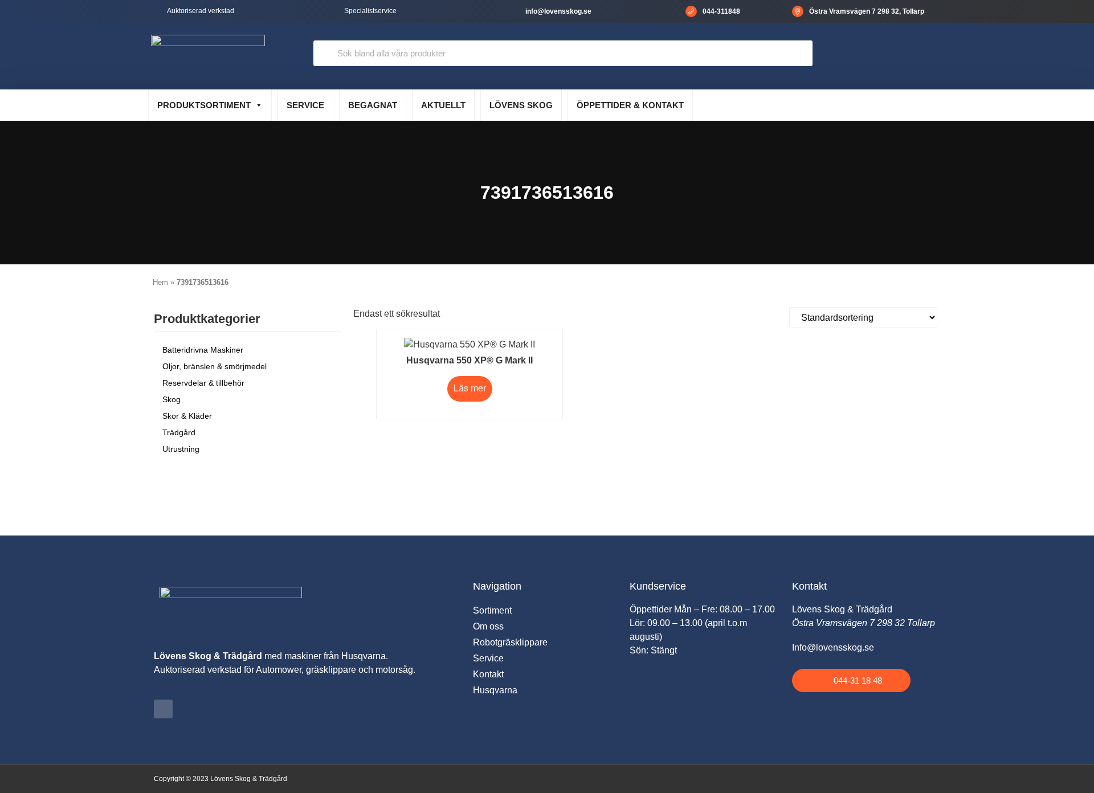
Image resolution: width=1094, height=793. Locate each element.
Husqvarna (495, 690)
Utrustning (180, 448)
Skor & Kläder (187, 415)
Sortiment (492, 610)
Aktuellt (443, 105)
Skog (171, 399)
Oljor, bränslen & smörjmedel (214, 366)
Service (305, 105)
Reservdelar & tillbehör (203, 382)
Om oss (488, 626)
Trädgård (178, 432)
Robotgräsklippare (510, 642)
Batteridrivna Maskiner (202, 349)
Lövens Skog (521, 105)
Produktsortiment (204, 105)
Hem (160, 282)
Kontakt (488, 674)
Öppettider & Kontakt (630, 105)
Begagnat (372, 105)
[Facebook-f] (163, 709)
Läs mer (470, 388)
